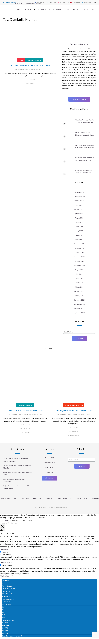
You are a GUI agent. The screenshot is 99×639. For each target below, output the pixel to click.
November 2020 (79, 304)
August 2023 (79, 218)
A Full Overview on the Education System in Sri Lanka (84, 133)
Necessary (6, 552)
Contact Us (89, 9)
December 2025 (79, 196)
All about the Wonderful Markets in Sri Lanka (30, 65)
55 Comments (26, 432)
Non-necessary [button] (6, 562)
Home (18, 9)
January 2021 (79, 295)
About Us (77, 9)
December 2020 (79, 300)
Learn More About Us (79, 99)
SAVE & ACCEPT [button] (6, 576)
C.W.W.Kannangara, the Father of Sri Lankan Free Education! (85, 146)
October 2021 (79, 261)
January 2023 (79, 248)
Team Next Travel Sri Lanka (25, 69)
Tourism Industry (34, 60)
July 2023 (79, 222)
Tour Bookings (54, 9)
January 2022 (79, 252)
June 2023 (79, 226)
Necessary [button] (4, 549)
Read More (4, 520)
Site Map (25, 498)
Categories (28, 9)
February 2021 (79, 291)
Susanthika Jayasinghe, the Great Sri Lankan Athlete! (83, 171)
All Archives (49, 478)
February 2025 (79, 209)
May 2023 (79, 231)
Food (21, 60)
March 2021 (79, 287)
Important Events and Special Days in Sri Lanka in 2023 (84, 159)
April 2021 (79, 283)
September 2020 (79, 313)
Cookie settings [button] (16, 520)
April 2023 (79, 235)
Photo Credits (64, 498)
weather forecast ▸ (12, 636)
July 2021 (79, 274)
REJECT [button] (33, 520)
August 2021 (79, 270)
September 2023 (79, 214)
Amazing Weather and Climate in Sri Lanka (73, 410)
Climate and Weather (74, 405)
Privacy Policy (81, 498)
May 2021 (79, 278)
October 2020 (79, 308)
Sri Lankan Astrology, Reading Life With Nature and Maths (84, 121)
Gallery (41, 9)
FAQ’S (67, 9)
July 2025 (79, 205)
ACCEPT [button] (26, 520)
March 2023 (79, 239)
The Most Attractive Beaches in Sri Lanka (25, 410)
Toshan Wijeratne (79, 44)
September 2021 (79, 265)
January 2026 (79, 192)
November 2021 (79, 257)
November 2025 (79, 201)
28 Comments (74, 435)
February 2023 (79, 244)
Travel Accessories (34, 3)
